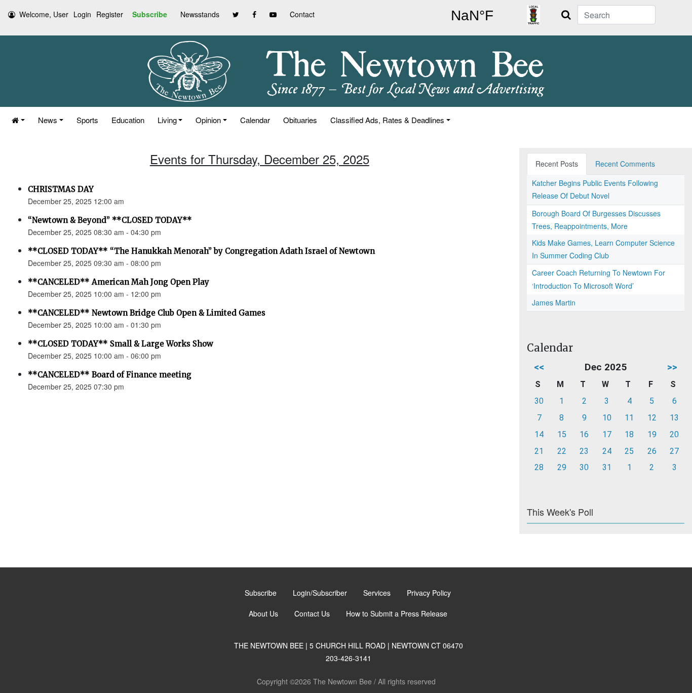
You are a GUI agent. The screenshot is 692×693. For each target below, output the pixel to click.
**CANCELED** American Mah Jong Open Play (118, 282)
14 (539, 434)
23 (584, 451)
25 (629, 451)
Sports (87, 119)
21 (539, 451)
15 (561, 434)
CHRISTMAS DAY (61, 189)
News (47, 119)
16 (584, 434)
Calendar (255, 119)
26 (652, 451)
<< (539, 367)
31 (606, 467)
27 (674, 451)
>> (672, 367)
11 (629, 417)
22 (561, 451)
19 (652, 434)
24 (606, 451)
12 (652, 417)
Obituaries (300, 119)
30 (539, 401)
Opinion (208, 119)
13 (674, 417)
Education (127, 119)
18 (629, 434)
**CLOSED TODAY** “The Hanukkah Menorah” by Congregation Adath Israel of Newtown (201, 251)
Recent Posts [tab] (556, 164)
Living (167, 119)
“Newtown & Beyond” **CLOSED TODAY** (110, 220)
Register (109, 14)
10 (606, 417)
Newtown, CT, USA (472, 15)
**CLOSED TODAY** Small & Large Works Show (120, 344)
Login (82, 14)
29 (561, 467)
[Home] (18, 120)
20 (674, 434)
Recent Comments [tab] (625, 164)
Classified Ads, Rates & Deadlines (387, 119)
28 (539, 467)
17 (606, 434)
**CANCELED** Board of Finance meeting (109, 374)
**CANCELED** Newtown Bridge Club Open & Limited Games (146, 313)
